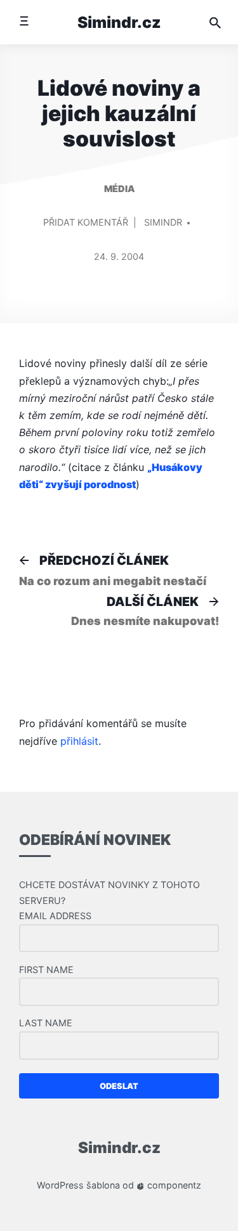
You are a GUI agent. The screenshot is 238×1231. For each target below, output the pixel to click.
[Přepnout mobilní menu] (24, 22)
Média (119, 188)
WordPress (60, 1185)
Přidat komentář (85, 228)
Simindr (163, 222)
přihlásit (79, 741)
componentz (173, 1185)
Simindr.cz (119, 22)
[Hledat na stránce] (215, 22)
